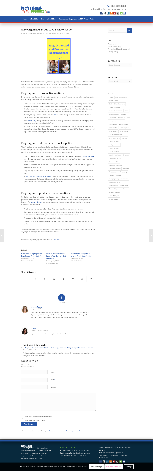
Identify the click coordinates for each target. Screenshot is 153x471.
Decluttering (112, 117)
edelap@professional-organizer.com (108, 9)
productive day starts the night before (38, 176)
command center (36, 202)
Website (53, 387)
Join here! (57, 239)
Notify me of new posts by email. (35, 420)
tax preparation (113, 185)
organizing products (115, 158)
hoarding (124, 138)
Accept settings (96, 467)
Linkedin (108, 13)
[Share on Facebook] (26, 279)
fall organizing (113, 124)
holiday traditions (114, 148)
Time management (114, 192)
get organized (124, 131)
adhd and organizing (121, 97)
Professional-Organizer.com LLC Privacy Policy (76, 19)
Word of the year (114, 195)
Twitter (105, 13)
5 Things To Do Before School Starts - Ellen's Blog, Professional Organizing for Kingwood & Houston (58, 348)
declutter (123, 114)
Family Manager (124, 124)
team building (124, 185)
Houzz (121, 13)
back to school (113, 100)
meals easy (32, 121)
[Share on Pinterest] (44, 279)
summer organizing (114, 182)
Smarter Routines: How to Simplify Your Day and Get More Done (56, 256)
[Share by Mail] (91, 279)
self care (118, 175)
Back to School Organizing (117, 104)
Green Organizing (114, 138)
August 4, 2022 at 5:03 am (30, 350)
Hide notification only (113, 467)
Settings (129, 467)
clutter (126, 111)
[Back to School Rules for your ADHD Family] (2, 235)
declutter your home (124, 117)
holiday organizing (114, 145)
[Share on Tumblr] (63, 279)
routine (56, 115)
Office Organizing (114, 151)
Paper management (114, 168)
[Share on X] (35, 279)
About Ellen (51, 19)
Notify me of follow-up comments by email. (38, 416)
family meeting (113, 127)
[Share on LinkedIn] (54, 279)
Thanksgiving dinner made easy (118, 189)
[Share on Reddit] (82, 279)
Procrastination (113, 172)
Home (25, 19)
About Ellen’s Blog (37, 19)
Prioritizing (126, 168)
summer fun (124, 179)
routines (111, 175)
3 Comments (36, 33)
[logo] (35, 9)
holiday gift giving (114, 141)
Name (53, 372)
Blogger (111, 13)
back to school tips (114, 107)
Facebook (101, 13)
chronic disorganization (116, 111)
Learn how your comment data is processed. (64, 431)
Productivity (123, 172)
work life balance (114, 199)
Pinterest (114, 13)
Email (118, 13)
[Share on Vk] (72, 279)
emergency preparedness (116, 121)
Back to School (47, 33)
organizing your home (115, 165)
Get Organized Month (115, 134)
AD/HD (111, 97)
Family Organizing (57, 33)
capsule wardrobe (88, 156)
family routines (113, 131)
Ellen (67, 33)
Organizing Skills (114, 162)
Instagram (124, 13)
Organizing (126, 155)
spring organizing (114, 179)
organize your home (115, 155)
